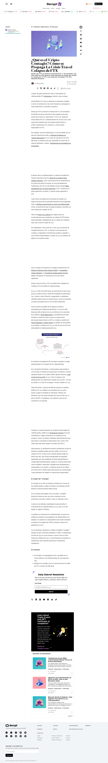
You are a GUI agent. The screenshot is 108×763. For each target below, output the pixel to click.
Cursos (63, 8)
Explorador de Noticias (76, 729)
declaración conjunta (56, 433)
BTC (7, 11)
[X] (7, 733)
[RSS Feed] (7, 736)
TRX (91, 11)
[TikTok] (11, 736)
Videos (52, 8)
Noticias (55, 725)
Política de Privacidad (56, 739)
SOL (77, 11)
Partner (39, 725)
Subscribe (9, 755)
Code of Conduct (55, 737)
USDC (62, 11)
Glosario (58, 8)
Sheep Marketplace (47, 315)
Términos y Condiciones (57, 735)
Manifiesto (39, 739)
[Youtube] (16, 736)
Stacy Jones (40, 83)
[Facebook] (25, 733)
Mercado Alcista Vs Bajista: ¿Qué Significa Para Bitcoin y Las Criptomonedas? (60, 698)
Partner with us (97, 8)
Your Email (38, 583)
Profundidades (73, 725)
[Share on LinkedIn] (41, 88)
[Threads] (16, 733)
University (88, 725)
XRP (50, 11)
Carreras (68, 737)
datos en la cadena (44, 215)
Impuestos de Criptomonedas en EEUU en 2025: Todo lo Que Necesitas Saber (59, 679)
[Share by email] (44, 88)
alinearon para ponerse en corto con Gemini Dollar (53, 204)
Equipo (38, 735)
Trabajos (68, 739)
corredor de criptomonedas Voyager (56, 273)
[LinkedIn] (21, 733)
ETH (22, 11)
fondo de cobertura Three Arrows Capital (44, 270)
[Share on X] (37, 88)
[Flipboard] (21, 736)
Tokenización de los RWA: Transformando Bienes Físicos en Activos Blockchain (60, 659)
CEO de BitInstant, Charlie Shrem (42, 323)
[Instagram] (11, 733)
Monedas (39, 729)
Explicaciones (46, 8)
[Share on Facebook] (48, 88)
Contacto (68, 735)
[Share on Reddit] (51, 88)
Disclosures (39, 737)
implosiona (48, 96)
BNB (36, 11)
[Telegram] (25, 736)
